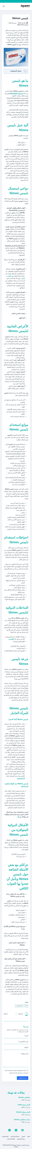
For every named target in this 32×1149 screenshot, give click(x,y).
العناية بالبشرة (5, 1136)
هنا (18, 817)
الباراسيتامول (21, 778)
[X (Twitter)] (16, 1130)
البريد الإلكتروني (23, 1041)
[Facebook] (22, 1130)
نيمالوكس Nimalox (24, 1097)
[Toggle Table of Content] (24, 71)
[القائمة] (3, 6)
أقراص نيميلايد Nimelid (23, 1112)
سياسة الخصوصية (21, 1139)
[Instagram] (9, 1130)
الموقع (26, 1047)
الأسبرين (11, 639)
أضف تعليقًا (24, 1053)
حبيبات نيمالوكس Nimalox (22, 1119)
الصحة (28, 1136)
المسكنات (19, 1005)
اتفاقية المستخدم (11, 1139)
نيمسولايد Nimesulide (22, 24)
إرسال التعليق (22, 1078)
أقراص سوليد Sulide (24, 1105)
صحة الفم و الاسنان (15, 1136)
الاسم (26, 1036)
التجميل (23, 1136)
